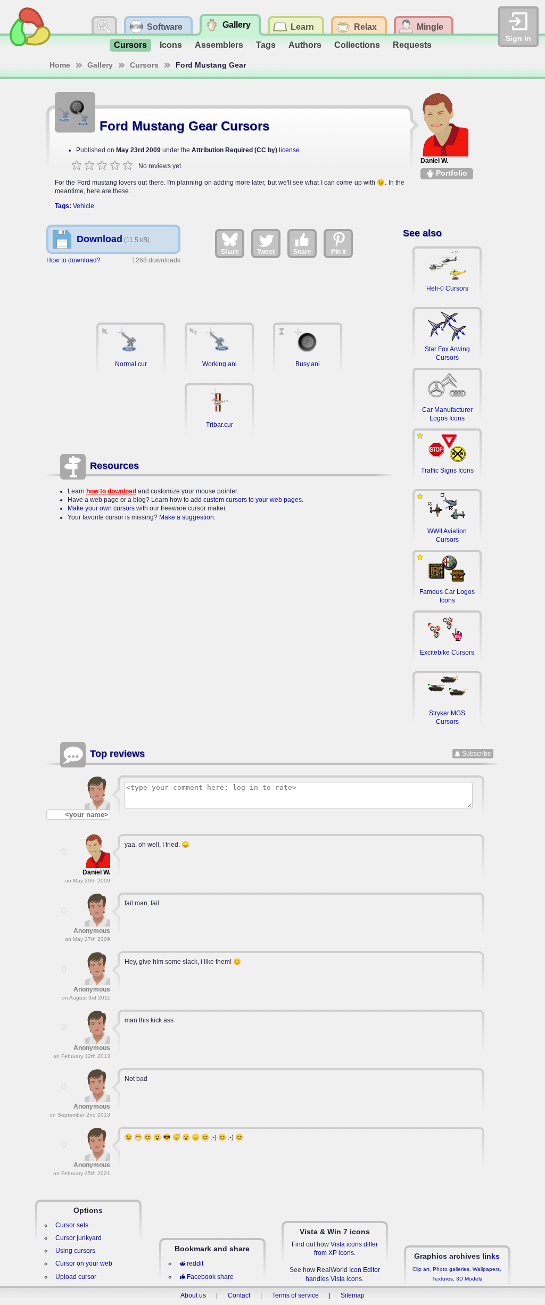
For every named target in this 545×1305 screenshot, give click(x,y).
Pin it (338, 251)
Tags (266, 44)
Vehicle (83, 206)
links (491, 1256)
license (289, 150)
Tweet (266, 251)
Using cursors (75, 1250)
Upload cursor (75, 1277)
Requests (412, 44)
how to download (111, 491)
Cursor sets (71, 1225)
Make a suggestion (186, 517)
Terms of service (295, 1295)
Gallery (100, 65)
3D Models (469, 1279)
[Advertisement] (219, 288)
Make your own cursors (101, 508)
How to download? (73, 260)
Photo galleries (451, 1269)
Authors (304, 44)
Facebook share (210, 1277)
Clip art (421, 1269)
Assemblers (219, 44)
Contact (239, 1295)
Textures (442, 1279)
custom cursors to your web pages (252, 499)
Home (59, 65)
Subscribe (476, 753)
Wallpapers (486, 1269)
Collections (357, 44)
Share (230, 251)
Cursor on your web (83, 1263)
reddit (195, 1263)
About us (193, 1295)
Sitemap (353, 1295)
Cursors (130, 44)
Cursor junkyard (78, 1238)
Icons (171, 44)
